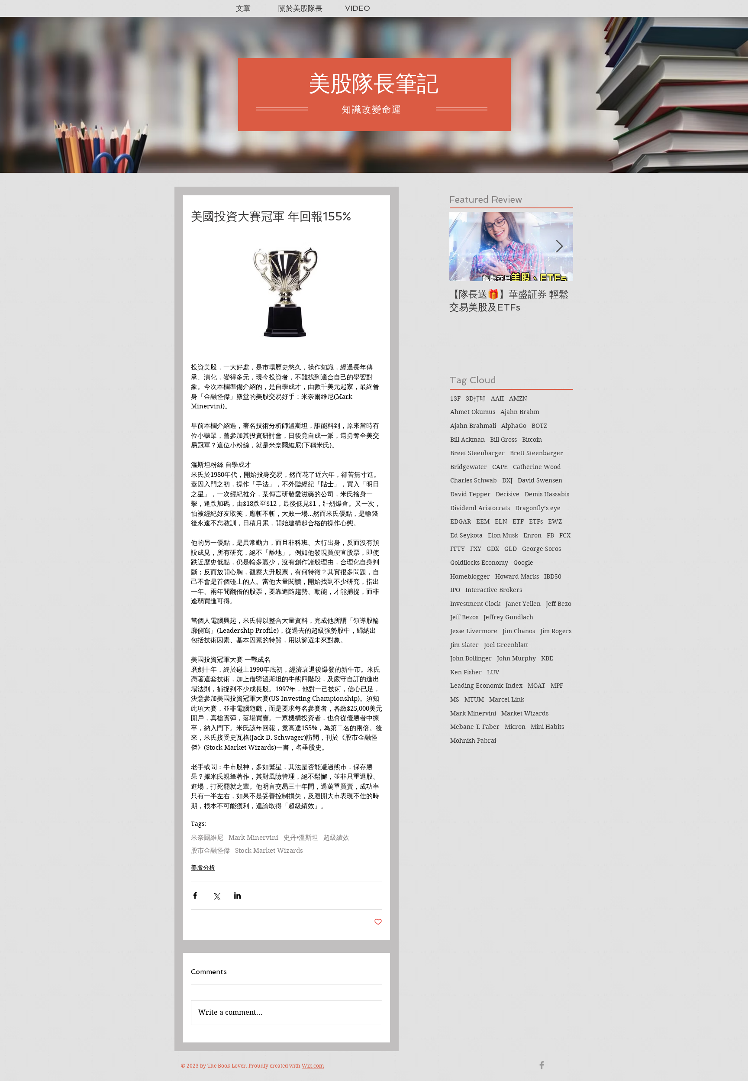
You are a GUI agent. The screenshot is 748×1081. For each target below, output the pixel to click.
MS (454, 699)
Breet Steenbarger (477, 453)
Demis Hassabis (547, 494)
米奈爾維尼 (207, 837)
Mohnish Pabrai (473, 740)
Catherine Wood (537, 467)
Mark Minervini (253, 837)
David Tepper (470, 494)
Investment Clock (475, 604)
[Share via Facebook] (195, 895)
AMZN (518, 398)
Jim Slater (464, 645)
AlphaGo (513, 426)
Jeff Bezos (464, 617)
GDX (493, 549)
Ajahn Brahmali (473, 426)
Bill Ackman (467, 439)
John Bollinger (471, 658)
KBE (547, 658)
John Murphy (516, 658)
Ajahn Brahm (519, 412)
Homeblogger (470, 576)
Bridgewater (468, 467)
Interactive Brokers (493, 590)
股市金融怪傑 (210, 850)
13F (455, 398)
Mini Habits (547, 727)
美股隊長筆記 (373, 83)
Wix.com (313, 1065)
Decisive (507, 494)
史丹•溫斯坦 (301, 837)
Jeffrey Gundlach (508, 617)
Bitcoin (532, 439)
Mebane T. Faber (475, 727)
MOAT (536, 685)
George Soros (541, 549)
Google (523, 562)
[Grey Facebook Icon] (541, 1065)
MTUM (474, 699)
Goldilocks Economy (479, 562)
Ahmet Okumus (472, 412)
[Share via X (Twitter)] (216, 895)
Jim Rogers (555, 631)
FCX (565, 535)
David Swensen (540, 480)
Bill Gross (503, 439)
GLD (510, 549)
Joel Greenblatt (506, 645)
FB (550, 535)
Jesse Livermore (473, 631)
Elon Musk (503, 535)
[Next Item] (559, 246)
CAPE (500, 467)
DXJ (507, 480)
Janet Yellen (523, 604)
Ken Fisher (466, 672)
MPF (557, 685)
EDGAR (460, 521)
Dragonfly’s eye (538, 508)
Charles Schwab (473, 480)
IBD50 (552, 576)
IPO (455, 590)
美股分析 (203, 867)
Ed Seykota (466, 535)
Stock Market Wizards (269, 850)
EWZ (555, 521)
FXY (475, 549)
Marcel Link (506, 699)
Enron (532, 535)
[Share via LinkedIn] (237, 895)
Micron (515, 727)
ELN (501, 521)
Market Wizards (524, 713)
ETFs (536, 521)
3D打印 (476, 398)
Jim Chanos (519, 631)
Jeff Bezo (558, 604)
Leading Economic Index (486, 685)
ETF (518, 521)
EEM (483, 521)
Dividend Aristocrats (480, 508)
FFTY (457, 549)
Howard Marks (517, 576)
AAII (497, 398)
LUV (493, 672)
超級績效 (336, 837)
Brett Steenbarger (536, 453)
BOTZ (539, 426)
